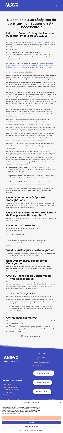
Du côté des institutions (10, 395)
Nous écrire (42, 392)
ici (14, 39)
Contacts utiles (38, 363)
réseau (46, 363)
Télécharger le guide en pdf (32, 336)
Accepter (31, 418)
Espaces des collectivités (11, 390)
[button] (60, 402)
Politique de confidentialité (36, 430)
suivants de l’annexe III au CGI (26, 65)
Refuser (31, 422)
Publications (7, 384)
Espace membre (44, 373)
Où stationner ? (8, 392)
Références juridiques (10, 387)
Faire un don (42, 382)
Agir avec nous (37, 365)
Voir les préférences (31, 427)
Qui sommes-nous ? (39, 357)
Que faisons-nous (38, 360)
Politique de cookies (24, 430)
